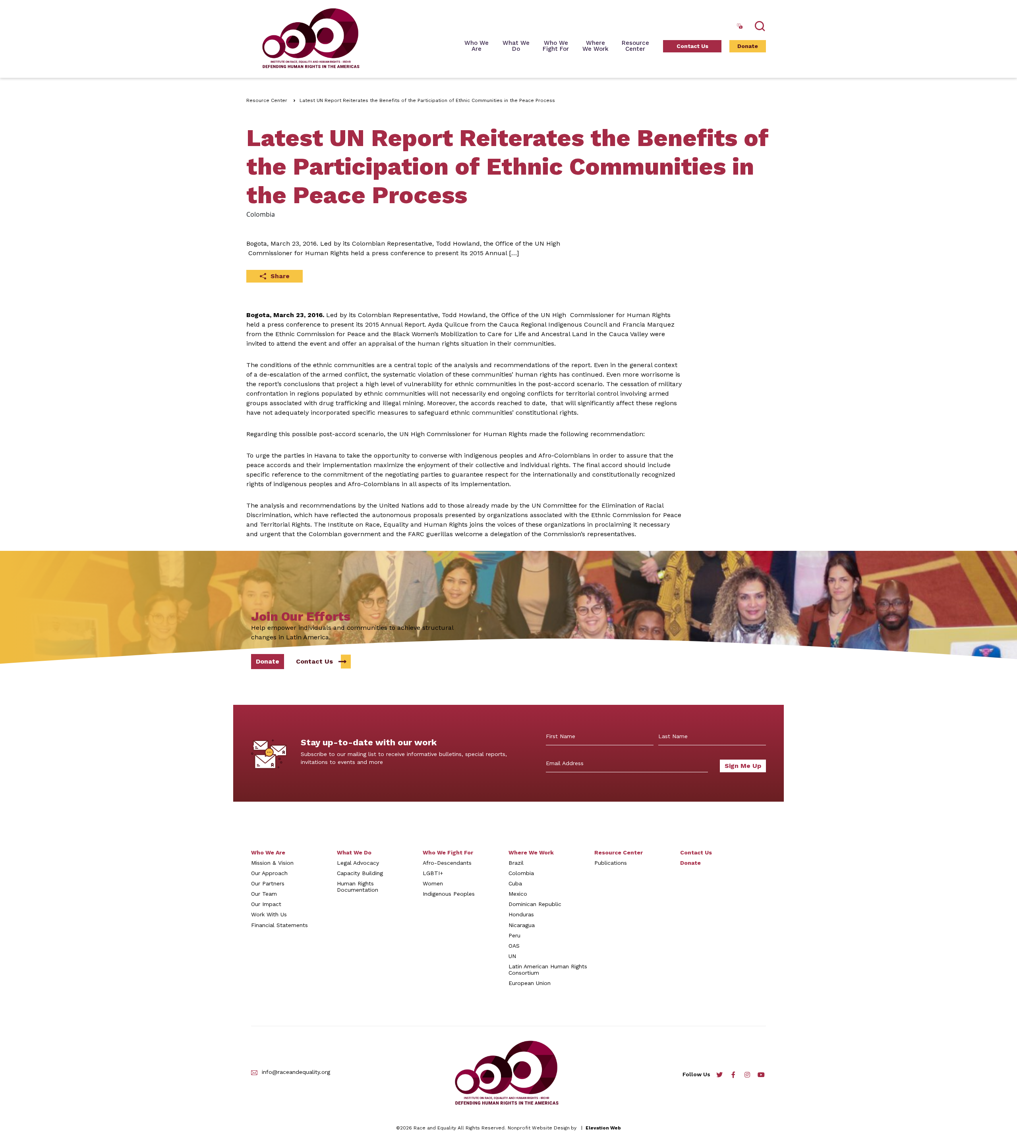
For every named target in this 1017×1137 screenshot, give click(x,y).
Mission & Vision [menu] (272, 863)
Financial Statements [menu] (279, 925)
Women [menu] (433, 883)
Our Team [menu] (264, 894)
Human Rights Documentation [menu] (357, 886)
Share (280, 276)
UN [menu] (512, 956)
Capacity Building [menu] (360, 873)
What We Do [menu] (354, 852)
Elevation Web (603, 1128)
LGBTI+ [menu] (433, 873)
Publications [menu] (610, 863)
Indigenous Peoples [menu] (449, 894)
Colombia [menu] (521, 873)
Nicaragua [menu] (521, 925)
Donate (267, 661)
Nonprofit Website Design (539, 1128)
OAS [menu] (514, 946)
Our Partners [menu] (267, 883)
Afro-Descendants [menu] (447, 863)
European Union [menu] (529, 983)
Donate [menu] (747, 46)
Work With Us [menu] (269, 914)
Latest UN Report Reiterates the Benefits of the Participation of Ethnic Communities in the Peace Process (427, 100)
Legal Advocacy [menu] (358, 863)
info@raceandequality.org (296, 1072)
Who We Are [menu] (476, 46)
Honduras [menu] (521, 914)
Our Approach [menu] (269, 873)
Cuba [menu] (515, 883)
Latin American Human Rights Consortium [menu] (547, 969)
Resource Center (266, 100)
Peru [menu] (514, 935)
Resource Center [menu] (635, 46)
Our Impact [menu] (266, 904)
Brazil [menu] (516, 863)
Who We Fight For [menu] (448, 852)
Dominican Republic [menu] (534, 904)
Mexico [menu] (517, 894)
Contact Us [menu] (692, 46)
